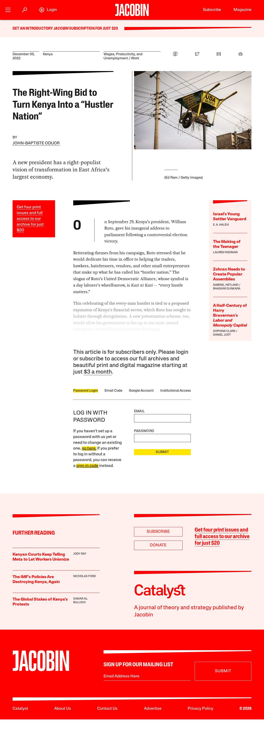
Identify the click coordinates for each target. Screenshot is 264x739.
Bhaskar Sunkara (226, 288)
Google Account (141, 390)
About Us (62, 709)
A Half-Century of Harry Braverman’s (230, 316)
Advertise (152, 709)
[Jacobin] (132, 9)
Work (135, 58)
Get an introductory (33, 29)
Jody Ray (79, 553)
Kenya (48, 54)
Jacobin (61, 29)
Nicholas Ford (84, 576)
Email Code (113, 390)
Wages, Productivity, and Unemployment (123, 56)
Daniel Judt (222, 334)
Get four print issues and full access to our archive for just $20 (30, 218)
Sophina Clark (224, 331)
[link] (48, 10)
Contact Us (107, 709)
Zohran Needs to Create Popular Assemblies (229, 274)
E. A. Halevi (221, 224)
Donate (158, 545)
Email (139, 411)
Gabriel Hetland (225, 285)
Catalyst (20, 709)
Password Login (85, 390)
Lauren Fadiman (225, 252)
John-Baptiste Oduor (36, 143)
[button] (8, 9)
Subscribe (212, 10)
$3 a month (98, 372)
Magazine (242, 10)
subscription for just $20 (93, 29)
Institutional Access (175, 390)
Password (144, 431)
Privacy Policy (200, 709)
